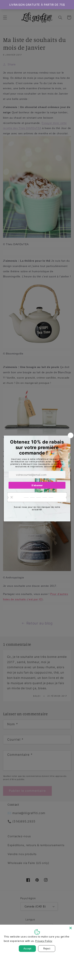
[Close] (70, 928)
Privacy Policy (43, 941)
